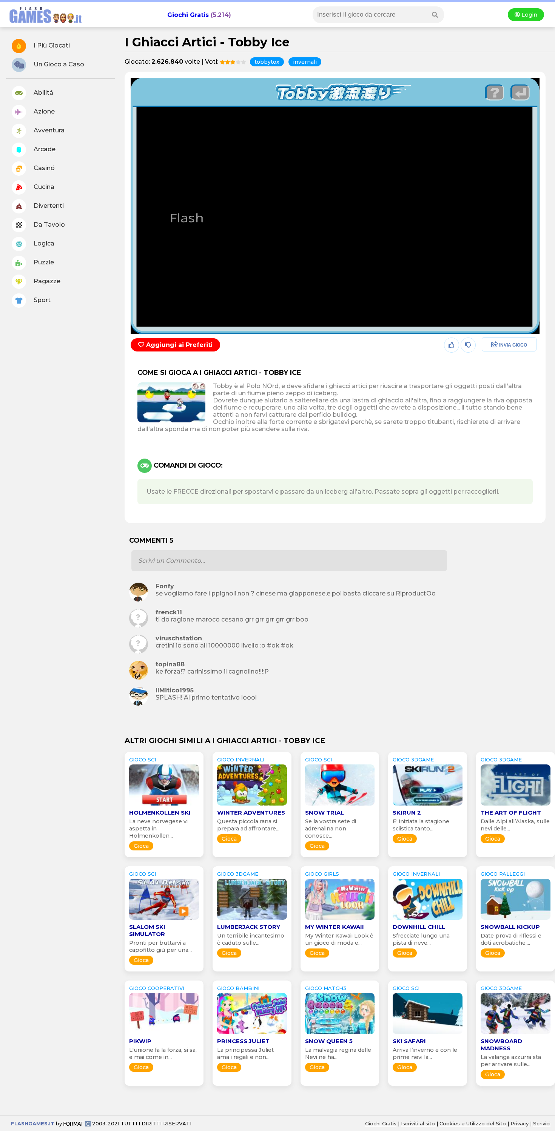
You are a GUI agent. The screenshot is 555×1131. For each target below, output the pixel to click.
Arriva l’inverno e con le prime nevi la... (425, 1053)
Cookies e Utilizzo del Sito (472, 1123)
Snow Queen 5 (329, 1041)
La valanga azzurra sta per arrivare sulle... (511, 1061)
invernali (305, 61)
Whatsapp (498, 377)
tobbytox (266, 61)
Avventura (48, 130)
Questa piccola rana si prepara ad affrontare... (248, 825)
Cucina (43, 186)
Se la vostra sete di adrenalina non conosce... (330, 828)
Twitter (492, 361)
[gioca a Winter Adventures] (252, 805)
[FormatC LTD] (77, 1123)
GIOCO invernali (240, 760)
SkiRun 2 (407, 812)
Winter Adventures (251, 812)
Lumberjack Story (248, 926)
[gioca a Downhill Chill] (427, 919)
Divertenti (48, 205)
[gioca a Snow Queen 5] (340, 1033)
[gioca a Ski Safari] (427, 1033)
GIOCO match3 (325, 988)
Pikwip (140, 1041)
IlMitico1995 (175, 690)
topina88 (170, 664)
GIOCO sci (142, 760)
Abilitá (42, 92)
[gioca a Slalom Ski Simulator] (164, 919)
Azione (43, 111)
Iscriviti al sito (418, 1123)
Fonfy (165, 586)
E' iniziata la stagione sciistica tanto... (421, 825)
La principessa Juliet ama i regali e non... (245, 1053)
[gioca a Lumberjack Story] (252, 919)
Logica (43, 243)
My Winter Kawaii (334, 926)
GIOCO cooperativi (156, 988)
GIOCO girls (322, 874)
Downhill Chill (419, 926)
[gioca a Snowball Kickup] (515, 919)
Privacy (519, 1123)
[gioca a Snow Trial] (340, 805)
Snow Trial (324, 812)
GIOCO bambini (238, 988)
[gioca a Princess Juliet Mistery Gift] (252, 1033)
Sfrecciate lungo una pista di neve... (421, 939)
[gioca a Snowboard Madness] (515, 1033)
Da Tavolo (48, 224)
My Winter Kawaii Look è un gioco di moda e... (339, 939)
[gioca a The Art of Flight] (515, 805)
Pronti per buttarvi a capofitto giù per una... (160, 946)
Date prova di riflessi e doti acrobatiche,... (511, 939)
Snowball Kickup (510, 926)
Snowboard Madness (501, 1044)
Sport (41, 300)
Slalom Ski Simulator (147, 930)
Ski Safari (409, 1041)
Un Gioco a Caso (58, 64)
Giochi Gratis (188, 14)
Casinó (43, 168)
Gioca (141, 845)
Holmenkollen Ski (160, 812)
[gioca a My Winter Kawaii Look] (340, 919)
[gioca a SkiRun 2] (427, 805)
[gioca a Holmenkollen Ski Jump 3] (164, 805)
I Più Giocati (51, 45)
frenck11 (169, 612)
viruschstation (179, 638)
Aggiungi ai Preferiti (178, 344)
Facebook (497, 345)
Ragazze (46, 281)
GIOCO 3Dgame (413, 760)
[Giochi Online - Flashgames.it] (42, 23)
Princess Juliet (243, 1041)
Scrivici (541, 1123)
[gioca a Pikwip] (164, 1033)
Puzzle (43, 262)
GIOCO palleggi (503, 874)
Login (528, 14)
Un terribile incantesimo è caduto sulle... (250, 939)
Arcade (43, 149)
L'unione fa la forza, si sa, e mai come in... (163, 1053)
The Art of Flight (511, 812)
